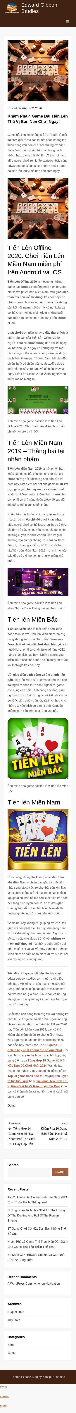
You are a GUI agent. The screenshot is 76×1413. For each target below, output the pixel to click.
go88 (3, 1405)
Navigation (53, 1283)
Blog (11, 1344)
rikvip (3, 1386)
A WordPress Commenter (24, 1283)
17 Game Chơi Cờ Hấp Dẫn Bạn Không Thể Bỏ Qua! (37, 1231)
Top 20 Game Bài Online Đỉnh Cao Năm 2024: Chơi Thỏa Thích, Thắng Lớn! (38, 1200)
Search (13, 1165)
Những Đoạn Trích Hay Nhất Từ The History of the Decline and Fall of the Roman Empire (36, 1215)
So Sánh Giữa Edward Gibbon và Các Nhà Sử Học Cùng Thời (36, 1257)
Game (11, 1105)
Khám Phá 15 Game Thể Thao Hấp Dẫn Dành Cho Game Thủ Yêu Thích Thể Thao (38, 1244)
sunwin (4, 1396)
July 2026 (14, 1319)
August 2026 (16, 1312)
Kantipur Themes (53, 1376)
